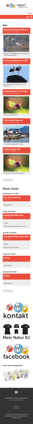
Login (30, 13)
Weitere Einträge (8, 180)
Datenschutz (16, 408)
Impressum (16, 406)
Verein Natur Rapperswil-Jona (20, 398)
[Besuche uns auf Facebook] (16, 392)
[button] (16, 201)
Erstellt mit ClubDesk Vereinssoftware (16, 400)
